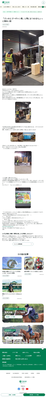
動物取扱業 (8, 373)
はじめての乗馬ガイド (7, 6)
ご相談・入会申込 (6, 355)
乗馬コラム (18, 355)
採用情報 (38, 373)
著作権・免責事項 (25, 373)
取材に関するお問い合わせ (21, 359)
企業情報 (32, 373)
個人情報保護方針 (16, 373)
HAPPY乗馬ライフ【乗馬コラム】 (13, 11)
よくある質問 (29, 355)
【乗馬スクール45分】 (38, 364)
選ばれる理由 (37, 352)
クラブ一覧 (14, 352)
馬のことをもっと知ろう (17, 6)
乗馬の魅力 (4, 352)
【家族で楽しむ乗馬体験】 (27, 364)
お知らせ (39, 355)
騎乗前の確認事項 (6, 359)
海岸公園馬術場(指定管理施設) (16, 377)
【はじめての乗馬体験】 (7, 364)
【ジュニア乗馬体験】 (17, 364)
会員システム (25, 352)
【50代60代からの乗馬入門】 (8, 366)
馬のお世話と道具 (33, 6)
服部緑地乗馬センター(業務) (30, 377)
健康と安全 (40, 6)
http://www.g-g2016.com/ (7, 226)
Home (4, 11)
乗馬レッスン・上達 (25, 6)
